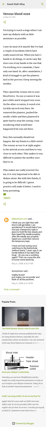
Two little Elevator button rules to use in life (20, 329)
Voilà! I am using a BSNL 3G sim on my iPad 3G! (21, 396)
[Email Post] (4, 195)
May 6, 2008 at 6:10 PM (22, 283)
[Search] (42, 4)
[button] (4, 22)
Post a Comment (12, 289)
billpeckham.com (19, 219)
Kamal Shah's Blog (16, 4)
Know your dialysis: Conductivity (15, 372)
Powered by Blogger (24, 423)
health (7, 198)
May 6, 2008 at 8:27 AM (22, 263)
